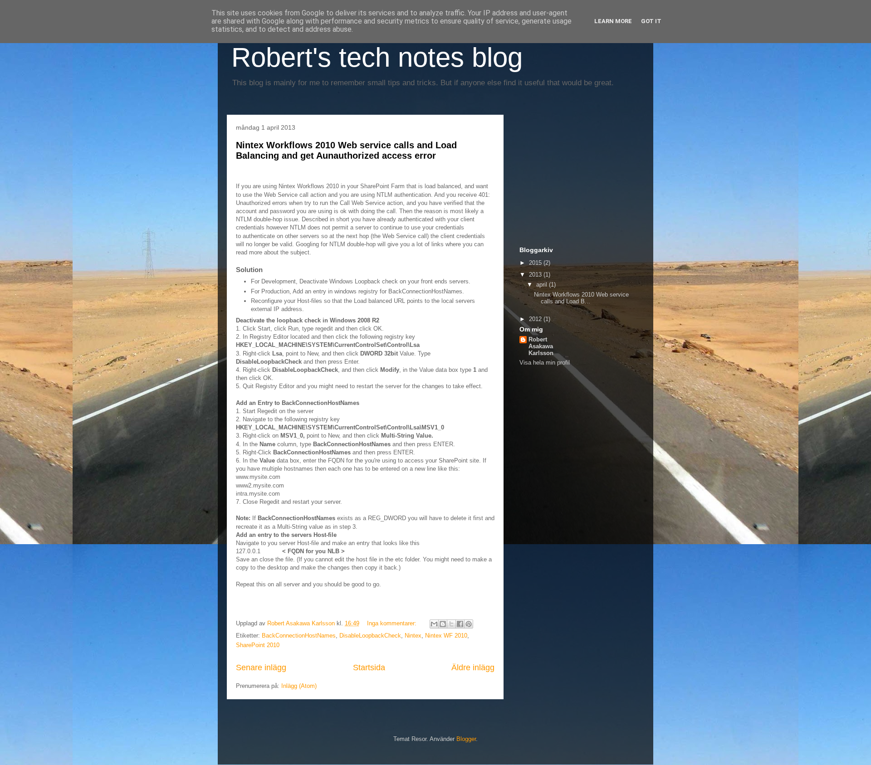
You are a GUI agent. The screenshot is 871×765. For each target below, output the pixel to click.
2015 (536, 262)
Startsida (369, 667)
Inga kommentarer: (392, 623)
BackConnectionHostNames (299, 635)
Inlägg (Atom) (299, 685)
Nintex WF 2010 (446, 635)
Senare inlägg (261, 667)
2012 (536, 319)
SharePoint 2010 (257, 645)
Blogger (466, 739)
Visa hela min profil (544, 362)
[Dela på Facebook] (460, 624)
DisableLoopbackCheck (370, 635)
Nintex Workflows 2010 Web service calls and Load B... (581, 298)
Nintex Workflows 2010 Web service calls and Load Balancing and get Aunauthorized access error (346, 150)
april (542, 284)
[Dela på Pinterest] (468, 624)
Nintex (413, 635)
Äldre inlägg (472, 667)
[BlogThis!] (442, 624)
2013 (536, 274)
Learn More (613, 21)
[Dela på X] (451, 624)
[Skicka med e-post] (434, 624)
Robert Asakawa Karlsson (540, 346)
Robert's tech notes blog (377, 57)
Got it (651, 21)
